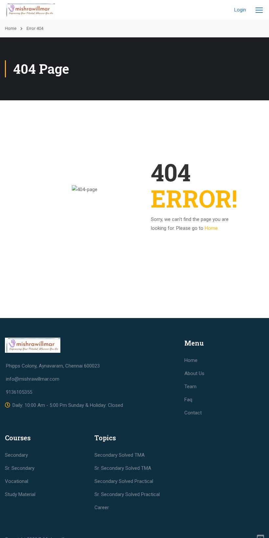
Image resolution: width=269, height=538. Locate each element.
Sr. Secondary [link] (19, 468)
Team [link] (190, 386)
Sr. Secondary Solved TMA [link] (122, 468)
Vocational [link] (16, 481)
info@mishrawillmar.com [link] (32, 379)
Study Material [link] (20, 494)
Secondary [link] (16, 455)
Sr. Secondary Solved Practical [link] (127, 494)
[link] (30, 10)
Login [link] (240, 10)
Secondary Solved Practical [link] (123, 481)
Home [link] (10, 28)
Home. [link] (212, 228)
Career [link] (101, 507)
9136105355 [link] (19, 392)
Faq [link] (188, 400)
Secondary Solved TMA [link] (119, 455)
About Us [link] (194, 373)
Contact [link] (193, 413)
